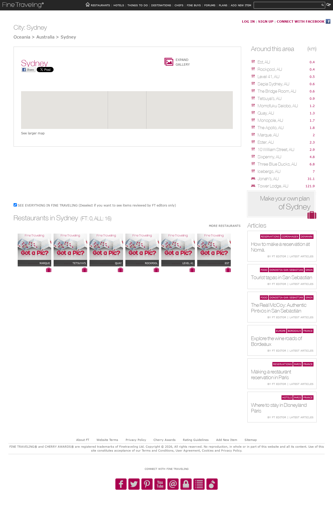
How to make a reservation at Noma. (280, 247)
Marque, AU (268, 135)
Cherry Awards (164, 439)
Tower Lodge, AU (273, 186)
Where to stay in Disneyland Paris (279, 408)
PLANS (223, 5)
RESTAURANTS (100, 5)
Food (264, 269)
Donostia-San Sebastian (286, 269)
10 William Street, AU (276, 149)
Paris (297, 364)
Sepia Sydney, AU (273, 83)
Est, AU (264, 62)
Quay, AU (266, 113)
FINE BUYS (194, 5)
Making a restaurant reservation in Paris (271, 374)
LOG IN (248, 21)
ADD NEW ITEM (241, 5)
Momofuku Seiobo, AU (278, 105)
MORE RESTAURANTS (225, 225)
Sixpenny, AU (269, 156)
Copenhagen (290, 236)
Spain (309, 269)
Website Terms (107, 439)
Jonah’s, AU (268, 178)
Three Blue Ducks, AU (277, 164)
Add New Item (226, 439)
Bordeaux (294, 330)
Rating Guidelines (196, 439)
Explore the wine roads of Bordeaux (276, 341)
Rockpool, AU (270, 69)
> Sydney (66, 37)
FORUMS (209, 5)
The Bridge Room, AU (277, 91)
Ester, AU (266, 142)
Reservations (270, 236)
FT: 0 (87, 218)
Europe (281, 330)
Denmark (307, 236)
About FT (82, 439)
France (308, 330)
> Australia (43, 37)
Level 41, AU (268, 76)
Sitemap (251, 439)
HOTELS (118, 5)
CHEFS (179, 5)
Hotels (287, 397)
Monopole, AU (270, 120)
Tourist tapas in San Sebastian (281, 277)
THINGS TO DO (137, 5)
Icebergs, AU (269, 171)
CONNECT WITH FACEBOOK (300, 21)
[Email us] (173, 484)
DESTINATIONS (161, 5)
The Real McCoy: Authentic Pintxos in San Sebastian (278, 308)
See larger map (32, 133)
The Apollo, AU (271, 127)
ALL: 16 (102, 218)
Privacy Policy (136, 439)
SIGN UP (265, 21)
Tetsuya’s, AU (269, 98)
